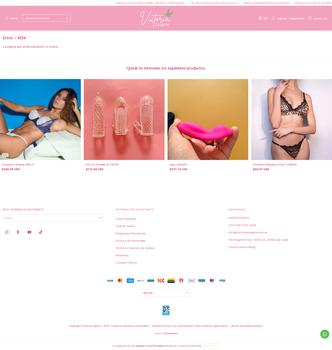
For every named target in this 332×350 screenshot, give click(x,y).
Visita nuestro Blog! (242, 247)
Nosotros (122, 255)
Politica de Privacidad (130, 240)
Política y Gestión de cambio (135, 248)
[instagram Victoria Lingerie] (7, 232)
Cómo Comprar (126, 218)
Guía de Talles (125, 226)
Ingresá (282, 18)
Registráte (297, 18)
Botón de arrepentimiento (247, 325)
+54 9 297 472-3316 (242, 225)
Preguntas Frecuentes (131, 233)
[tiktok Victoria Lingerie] (41, 232)
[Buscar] (67, 18)
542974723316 (238, 217)
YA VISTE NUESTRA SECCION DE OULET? (189, 2)
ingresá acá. (220, 325)
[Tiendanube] (166, 333)
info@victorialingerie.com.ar (247, 232)
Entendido (212, 346)
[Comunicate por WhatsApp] (324, 334)
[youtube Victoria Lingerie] (30, 232)
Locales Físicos (126, 262)
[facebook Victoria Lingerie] (18, 232)
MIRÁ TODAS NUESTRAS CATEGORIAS (241, 2)
